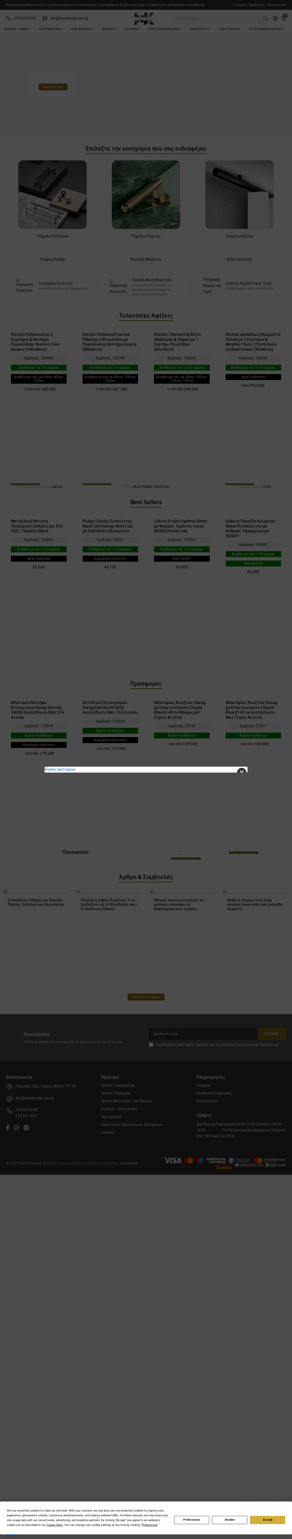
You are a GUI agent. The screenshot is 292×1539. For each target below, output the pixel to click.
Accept (267, 1519)
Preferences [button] (149, 1525)
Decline (230, 1519)
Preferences (191, 1519)
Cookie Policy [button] (54, 1525)
